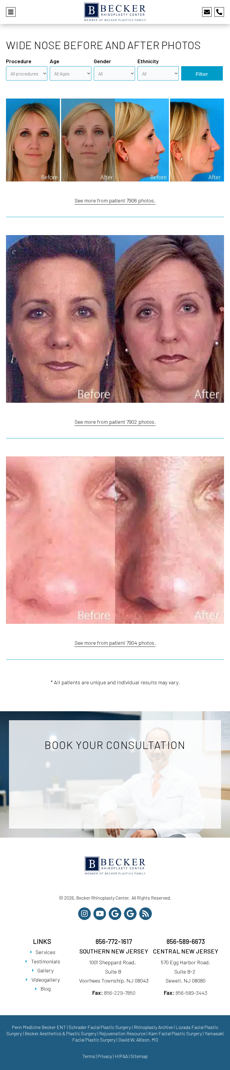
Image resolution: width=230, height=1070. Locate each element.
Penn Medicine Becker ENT (39, 1027)
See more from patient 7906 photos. (115, 200)
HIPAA (121, 1056)
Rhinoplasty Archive (153, 1027)
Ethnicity (148, 61)
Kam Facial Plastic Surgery (175, 1033)
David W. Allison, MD (138, 1039)
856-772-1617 (114, 941)
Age (54, 61)
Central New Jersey (185, 951)
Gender (102, 61)
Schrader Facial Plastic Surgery (100, 1027)
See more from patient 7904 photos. (115, 642)
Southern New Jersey (113, 951)
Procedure (18, 61)
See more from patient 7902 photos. (115, 421)
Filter (202, 74)
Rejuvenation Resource (122, 1033)
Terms (88, 1056)
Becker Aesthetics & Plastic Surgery (61, 1033)
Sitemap (139, 1056)
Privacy (105, 1056)
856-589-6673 (186, 941)
